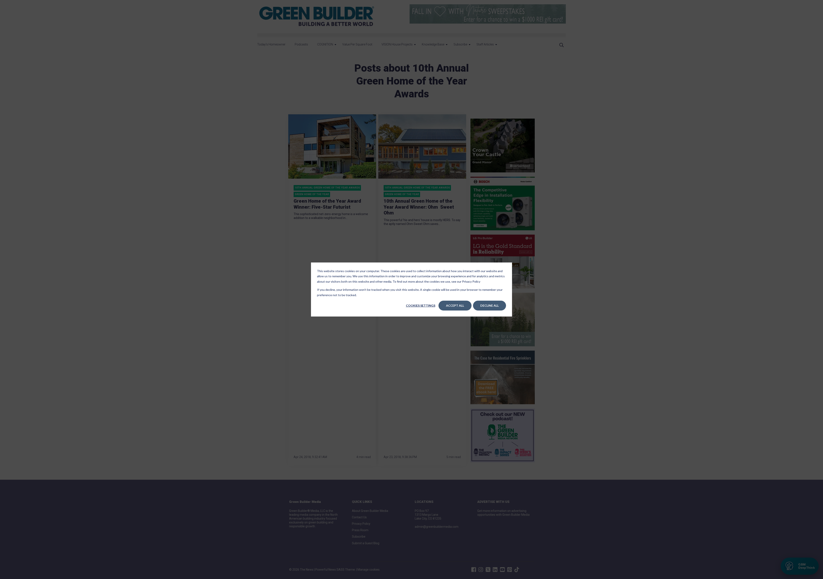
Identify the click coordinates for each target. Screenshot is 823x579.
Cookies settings (420, 305)
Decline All (489, 305)
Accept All (455, 305)
